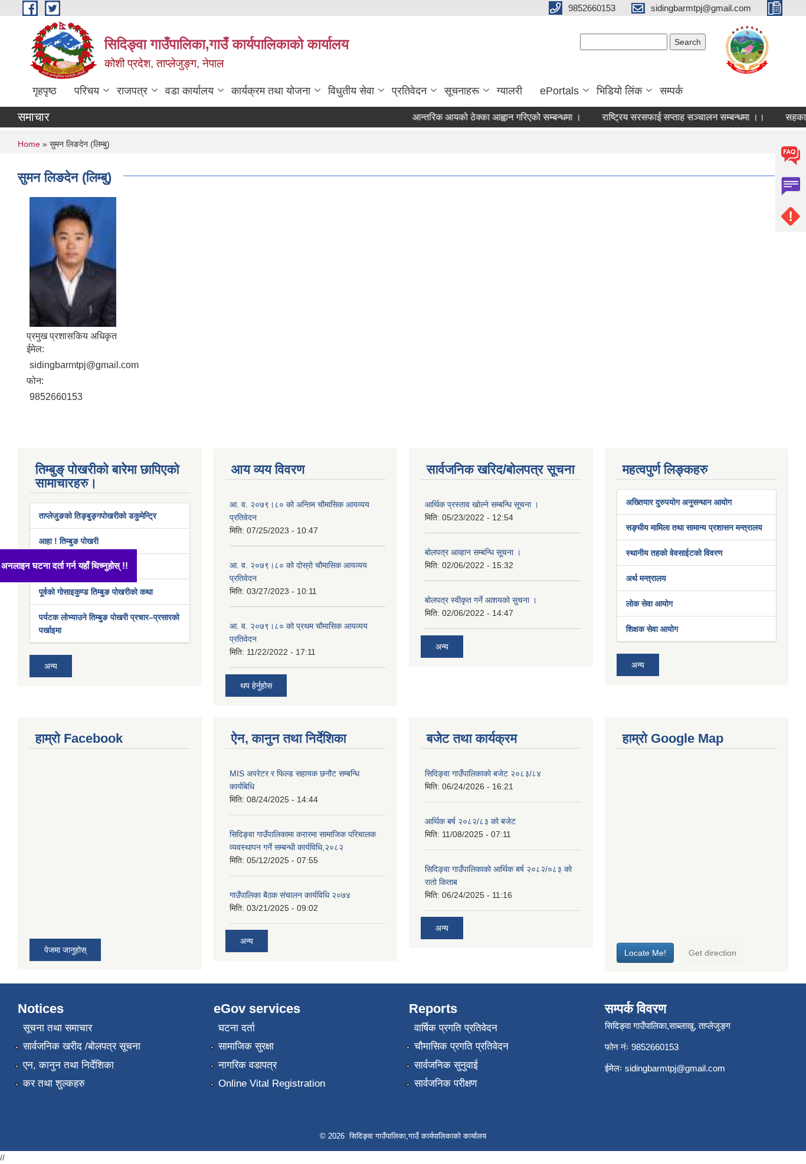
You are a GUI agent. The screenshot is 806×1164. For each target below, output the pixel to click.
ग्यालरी (509, 91)
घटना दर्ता (236, 1028)
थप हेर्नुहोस (256, 685)
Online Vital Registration (271, 1083)
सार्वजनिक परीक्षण (445, 1083)
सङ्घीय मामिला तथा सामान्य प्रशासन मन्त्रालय (694, 527)
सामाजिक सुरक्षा (246, 1046)
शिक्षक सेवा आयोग (652, 629)
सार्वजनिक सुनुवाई (446, 1065)
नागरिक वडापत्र (247, 1065)
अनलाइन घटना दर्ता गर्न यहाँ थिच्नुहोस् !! (72, 565)
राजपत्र (132, 91)
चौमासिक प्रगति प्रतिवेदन (461, 1046)
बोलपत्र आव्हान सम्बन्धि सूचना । (473, 552)
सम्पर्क (671, 91)
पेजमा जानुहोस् (65, 950)
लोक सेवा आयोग (649, 603)
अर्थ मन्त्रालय (646, 578)
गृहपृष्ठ (44, 91)
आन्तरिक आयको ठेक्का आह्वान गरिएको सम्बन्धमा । (481, 117)
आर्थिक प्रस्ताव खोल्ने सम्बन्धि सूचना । (482, 504)
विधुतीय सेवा (351, 91)
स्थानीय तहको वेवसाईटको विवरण (674, 553)
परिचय (86, 91)
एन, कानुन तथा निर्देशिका (68, 1065)
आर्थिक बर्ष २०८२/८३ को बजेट (470, 821)
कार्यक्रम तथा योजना (270, 91)
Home (29, 144)
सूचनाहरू (461, 91)
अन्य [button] (50, 666)
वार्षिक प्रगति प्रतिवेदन (455, 1028)
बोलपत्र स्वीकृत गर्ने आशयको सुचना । (481, 600)
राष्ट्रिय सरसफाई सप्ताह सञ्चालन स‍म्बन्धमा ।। (668, 117)
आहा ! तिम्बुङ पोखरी (69, 541)
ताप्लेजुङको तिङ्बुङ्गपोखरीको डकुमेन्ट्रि (97, 515)
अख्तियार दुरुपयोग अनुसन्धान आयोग (679, 502)
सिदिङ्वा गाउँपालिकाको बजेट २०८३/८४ (483, 773)
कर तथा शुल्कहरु (54, 1083)
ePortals (559, 91)
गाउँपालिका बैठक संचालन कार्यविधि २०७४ (290, 895)
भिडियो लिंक (619, 91)
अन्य (441, 646)
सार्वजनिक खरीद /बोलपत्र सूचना (81, 1046)
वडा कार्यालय (189, 91)
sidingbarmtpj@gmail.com (675, 1068)
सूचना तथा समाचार (57, 1028)
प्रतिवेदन (409, 91)
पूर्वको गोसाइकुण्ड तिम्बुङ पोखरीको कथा (96, 591)
